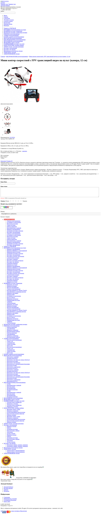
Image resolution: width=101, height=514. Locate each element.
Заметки (6, 489)
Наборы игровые (11, 415)
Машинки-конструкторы (13, 252)
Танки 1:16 (10, 341)
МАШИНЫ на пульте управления (13, 283)
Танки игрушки (11, 225)
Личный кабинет (5, 5)
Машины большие (12, 286)
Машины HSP (11, 294)
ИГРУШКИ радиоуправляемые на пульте (15, 247)
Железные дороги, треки (13, 409)
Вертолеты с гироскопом (13, 367)
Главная (3, 56)
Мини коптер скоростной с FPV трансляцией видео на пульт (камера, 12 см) (49, 56)
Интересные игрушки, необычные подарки (15, 324)
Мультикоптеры (11, 388)
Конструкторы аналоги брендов (15, 413)
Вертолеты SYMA (12, 365)
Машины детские (11, 426)
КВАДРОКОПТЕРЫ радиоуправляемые (17, 56)
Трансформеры (11, 328)
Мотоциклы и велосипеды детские (13, 447)
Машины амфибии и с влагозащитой (17, 250)
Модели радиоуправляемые (14, 340)
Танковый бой (11, 342)
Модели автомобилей (13, 287)
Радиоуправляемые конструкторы (16, 412)
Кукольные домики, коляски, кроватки (17, 444)
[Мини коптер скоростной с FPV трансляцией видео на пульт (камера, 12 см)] (20, 102)
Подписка (6, 491)
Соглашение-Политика (10, 500)
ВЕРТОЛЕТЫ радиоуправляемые (13, 355)
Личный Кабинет (8, 487)
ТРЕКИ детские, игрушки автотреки (14, 423)
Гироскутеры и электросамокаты (16, 450)
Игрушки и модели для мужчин (15, 256)
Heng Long (10, 345)
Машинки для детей (12, 284)
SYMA (9, 384)
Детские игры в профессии (14, 402)
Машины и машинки (12, 330)
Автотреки (10, 432)
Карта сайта (7, 501)
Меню (5, 15)
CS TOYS (12, 137)
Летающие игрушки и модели (15, 230)
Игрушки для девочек (13, 262)
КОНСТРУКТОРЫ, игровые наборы (14, 408)
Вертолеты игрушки (12, 223)
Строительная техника (13, 257)
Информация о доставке (10, 498)
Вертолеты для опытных (13, 362)
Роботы (9, 427)
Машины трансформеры (13, 229)
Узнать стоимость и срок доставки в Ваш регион (14, 511)
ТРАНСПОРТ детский (10, 449)
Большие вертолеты (12, 358)
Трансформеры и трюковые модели (16, 291)
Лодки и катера (11, 433)
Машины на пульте (12, 265)
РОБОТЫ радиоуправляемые (11, 325)
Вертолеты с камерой (12, 357)
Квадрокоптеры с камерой (14, 228)
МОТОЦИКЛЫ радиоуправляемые (13, 398)
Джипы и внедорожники (13, 221)
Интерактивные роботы (13, 331)
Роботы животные (12, 226)
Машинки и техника (12, 403)
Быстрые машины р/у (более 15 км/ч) (17, 290)
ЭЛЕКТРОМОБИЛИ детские (12, 453)
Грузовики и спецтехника (14, 222)
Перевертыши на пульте (13, 300)
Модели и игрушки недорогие (15, 260)
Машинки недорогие (12, 299)
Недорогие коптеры (12, 389)
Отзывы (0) (9, 161)
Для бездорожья (11, 303)
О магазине (7, 497)
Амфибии (9, 301)
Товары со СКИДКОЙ (10, 246)
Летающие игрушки (12, 429)
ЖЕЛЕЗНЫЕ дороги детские (11, 399)
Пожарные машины (12, 263)
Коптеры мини (11, 386)
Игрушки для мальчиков (13, 232)
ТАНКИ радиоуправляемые (11, 338)
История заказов (8, 488)
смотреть (24, 151)
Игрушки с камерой (12, 259)
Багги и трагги (11, 297)
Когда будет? (4, 156)
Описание (3, 161)
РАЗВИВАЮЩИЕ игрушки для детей (14, 401)
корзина (3, 2)
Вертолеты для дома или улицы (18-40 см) (18, 359)
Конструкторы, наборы (13, 430)
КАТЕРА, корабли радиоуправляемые (14, 354)
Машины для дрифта (12, 293)
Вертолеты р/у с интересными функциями (18, 364)
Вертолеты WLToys (12, 368)
